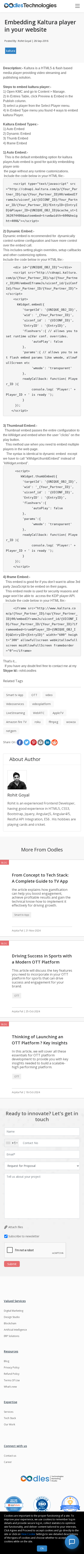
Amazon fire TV (16, 722)
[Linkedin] (47, 742)
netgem (11, 731)
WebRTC (38, 713)
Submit (12, 1264)
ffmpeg (53, 722)
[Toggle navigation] (79, 6)
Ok (42, 1548)
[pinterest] (34, 742)
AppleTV (58, 713)
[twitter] (27, 742)
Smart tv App (14, 695)
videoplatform (41, 704)
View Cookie (28, 1534)
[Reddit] (54, 742)
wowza (71, 722)
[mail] (41, 742)
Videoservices (15, 704)
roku (38, 722)
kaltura (10, 51)
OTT (34, 695)
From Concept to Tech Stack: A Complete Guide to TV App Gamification (40, 881)
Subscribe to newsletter (23, 1236)
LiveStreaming (15, 713)
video (49, 695)
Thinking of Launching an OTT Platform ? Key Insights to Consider (39, 1043)
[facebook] (20, 742)
